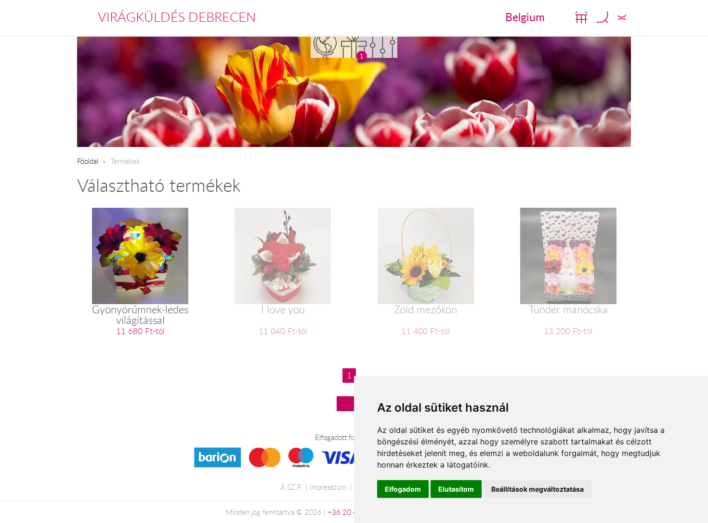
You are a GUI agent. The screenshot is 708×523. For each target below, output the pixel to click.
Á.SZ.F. (291, 487)
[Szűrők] (382, 47)
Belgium (525, 17)
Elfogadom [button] (403, 489)
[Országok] (325, 47)
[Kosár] (581, 17)
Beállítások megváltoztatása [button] (537, 489)
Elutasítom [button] (456, 489)
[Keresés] (602, 17)
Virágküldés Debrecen (177, 17)
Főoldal (87, 161)
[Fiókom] (622, 17)
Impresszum (328, 487)
